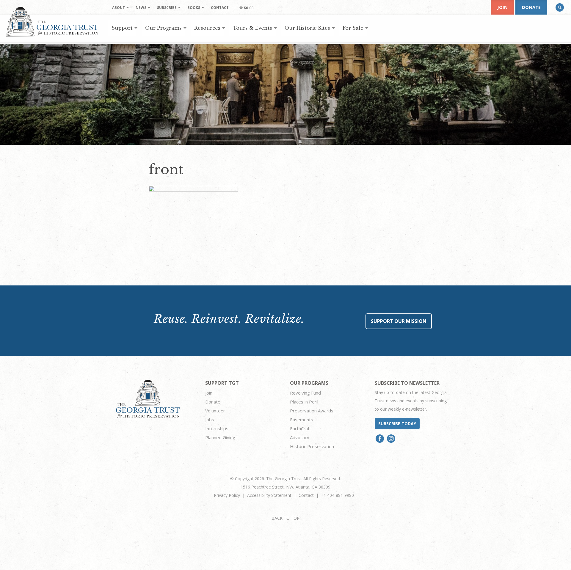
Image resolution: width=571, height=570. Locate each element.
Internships (216, 428)
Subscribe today (397, 423)
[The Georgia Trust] (52, 22)
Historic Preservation (312, 446)
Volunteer (215, 411)
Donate (531, 7)
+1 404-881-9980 (337, 495)
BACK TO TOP (285, 518)
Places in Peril (304, 402)
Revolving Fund (305, 393)
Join (502, 7)
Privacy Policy (227, 495)
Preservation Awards (311, 411)
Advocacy (299, 437)
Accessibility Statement (269, 495)
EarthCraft (300, 428)
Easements (301, 420)
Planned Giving (220, 437)
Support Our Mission (398, 321)
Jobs (209, 420)
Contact (306, 495)
